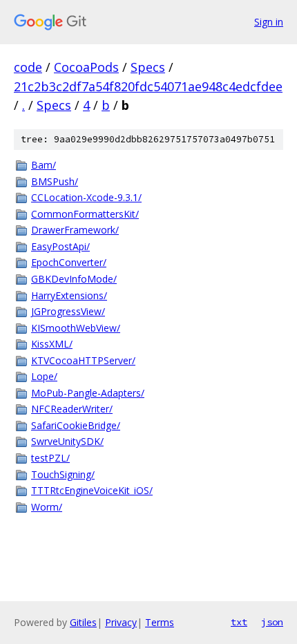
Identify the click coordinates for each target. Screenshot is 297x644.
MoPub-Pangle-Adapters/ (87, 392)
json (272, 622)
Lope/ (44, 376)
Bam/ (43, 164)
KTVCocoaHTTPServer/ (83, 360)
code (28, 67)
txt (239, 622)
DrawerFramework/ (75, 229)
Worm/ (46, 506)
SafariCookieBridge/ (75, 425)
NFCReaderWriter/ (72, 408)
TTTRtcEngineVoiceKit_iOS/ (92, 490)
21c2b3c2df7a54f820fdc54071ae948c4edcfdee (148, 86)
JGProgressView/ (68, 311)
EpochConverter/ (68, 262)
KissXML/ (52, 343)
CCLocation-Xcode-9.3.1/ (86, 197)
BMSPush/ (54, 181)
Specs (148, 67)
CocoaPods (86, 67)
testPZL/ (50, 457)
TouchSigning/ (63, 474)
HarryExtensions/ (69, 295)
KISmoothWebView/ (75, 327)
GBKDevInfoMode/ (74, 278)
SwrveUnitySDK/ (67, 441)
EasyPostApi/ (60, 246)
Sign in (268, 21)
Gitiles (83, 622)
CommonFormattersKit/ (85, 213)
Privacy (121, 622)
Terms (159, 622)
